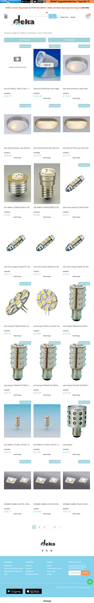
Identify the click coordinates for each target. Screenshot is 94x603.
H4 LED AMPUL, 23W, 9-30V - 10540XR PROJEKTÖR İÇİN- (17, 88)
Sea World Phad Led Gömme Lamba (47, 148)
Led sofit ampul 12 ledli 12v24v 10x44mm (76, 207)
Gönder (85, 573)
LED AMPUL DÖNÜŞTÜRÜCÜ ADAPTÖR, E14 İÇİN (47, 207)
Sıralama (26, 40)
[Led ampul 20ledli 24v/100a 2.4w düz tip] (47, 361)
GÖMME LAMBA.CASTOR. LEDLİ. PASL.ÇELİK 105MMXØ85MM (17, 504)
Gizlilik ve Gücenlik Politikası (13, 568)
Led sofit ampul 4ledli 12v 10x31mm (76, 267)
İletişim (73, 17)
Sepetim (29, 568)
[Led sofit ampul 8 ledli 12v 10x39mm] (17, 243)
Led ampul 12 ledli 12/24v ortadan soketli (17, 326)
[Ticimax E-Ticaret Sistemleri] (47, 601)
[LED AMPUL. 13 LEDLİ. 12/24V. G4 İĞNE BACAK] (47, 421)
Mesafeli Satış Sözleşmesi (13, 571)
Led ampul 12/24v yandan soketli (47, 326)
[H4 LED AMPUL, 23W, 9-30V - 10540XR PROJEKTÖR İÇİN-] (17, 65)
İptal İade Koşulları (32, 574)
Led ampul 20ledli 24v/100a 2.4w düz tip (47, 385)
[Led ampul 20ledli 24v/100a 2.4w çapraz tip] (76, 302)
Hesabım (29, 565)
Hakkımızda (64, 17)
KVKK (5, 574)
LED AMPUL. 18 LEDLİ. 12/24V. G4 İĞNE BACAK (17, 445)
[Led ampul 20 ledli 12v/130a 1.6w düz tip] (76, 361)
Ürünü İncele (24, 71)
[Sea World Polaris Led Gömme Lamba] (17, 124)
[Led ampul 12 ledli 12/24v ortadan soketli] (17, 302)
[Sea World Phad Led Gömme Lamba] (47, 124)
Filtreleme (71, 40)
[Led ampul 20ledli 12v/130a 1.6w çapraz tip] (17, 361)
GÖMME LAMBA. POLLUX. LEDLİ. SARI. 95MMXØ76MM (76, 504)
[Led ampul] (76, 421)
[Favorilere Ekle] (18, 71)
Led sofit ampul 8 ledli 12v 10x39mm (17, 267)
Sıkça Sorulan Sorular (54, 568)
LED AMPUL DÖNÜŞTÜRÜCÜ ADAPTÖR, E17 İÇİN (17, 207)
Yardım (49, 565)
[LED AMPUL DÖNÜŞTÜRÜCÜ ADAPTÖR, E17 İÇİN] (17, 183)
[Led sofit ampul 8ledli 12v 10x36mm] (47, 243)
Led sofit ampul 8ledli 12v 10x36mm (47, 267)
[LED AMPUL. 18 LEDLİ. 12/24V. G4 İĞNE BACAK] (17, 421)
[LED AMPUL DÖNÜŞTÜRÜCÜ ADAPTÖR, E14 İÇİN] (47, 183)
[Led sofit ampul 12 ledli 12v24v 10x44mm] (76, 183)
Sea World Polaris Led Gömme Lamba (17, 148)
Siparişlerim (30, 571)
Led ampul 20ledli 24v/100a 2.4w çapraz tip (76, 326)
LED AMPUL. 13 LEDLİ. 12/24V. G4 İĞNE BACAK (47, 445)
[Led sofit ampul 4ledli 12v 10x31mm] (76, 243)
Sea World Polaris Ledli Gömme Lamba (76, 88)
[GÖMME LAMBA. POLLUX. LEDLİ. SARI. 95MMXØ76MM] (76, 480)
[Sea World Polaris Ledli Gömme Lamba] (76, 65)
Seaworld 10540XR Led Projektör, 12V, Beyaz (47, 88)
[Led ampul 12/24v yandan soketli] (47, 302)
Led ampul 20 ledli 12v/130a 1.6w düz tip (76, 385)
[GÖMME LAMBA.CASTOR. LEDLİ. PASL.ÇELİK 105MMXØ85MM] (17, 480)
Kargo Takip (51, 571)
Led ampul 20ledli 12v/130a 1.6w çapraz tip (17, 385)
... (49, 527)
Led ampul (67, 445)
